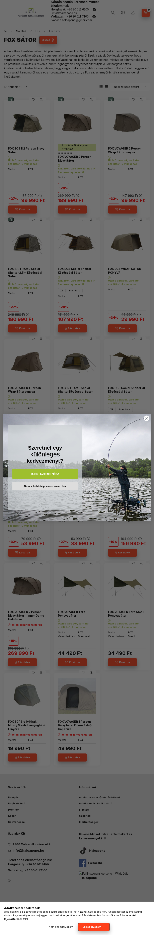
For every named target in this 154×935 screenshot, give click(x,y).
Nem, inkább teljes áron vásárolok (45, 486)
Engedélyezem (91, 926)
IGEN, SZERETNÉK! (45, 473)
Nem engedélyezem (61, 926)
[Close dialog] (147, 418)
